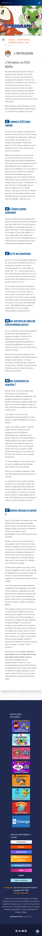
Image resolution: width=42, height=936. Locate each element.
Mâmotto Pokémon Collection (21, 858)
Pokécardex (21, 842)
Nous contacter (21, 880)
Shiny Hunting (24, 40)
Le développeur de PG (21, 865)
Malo (21, 870)
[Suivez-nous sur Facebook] (16, 931)
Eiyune (21, 875)
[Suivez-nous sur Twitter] (19, 931)
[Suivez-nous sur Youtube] (23, 931)
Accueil (11, 40)
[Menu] (39, 3)
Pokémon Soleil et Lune (18, 42)
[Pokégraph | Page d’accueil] (21, 26)
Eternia (21, 847)
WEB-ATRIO (27, 917)
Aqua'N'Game (21, 852)
